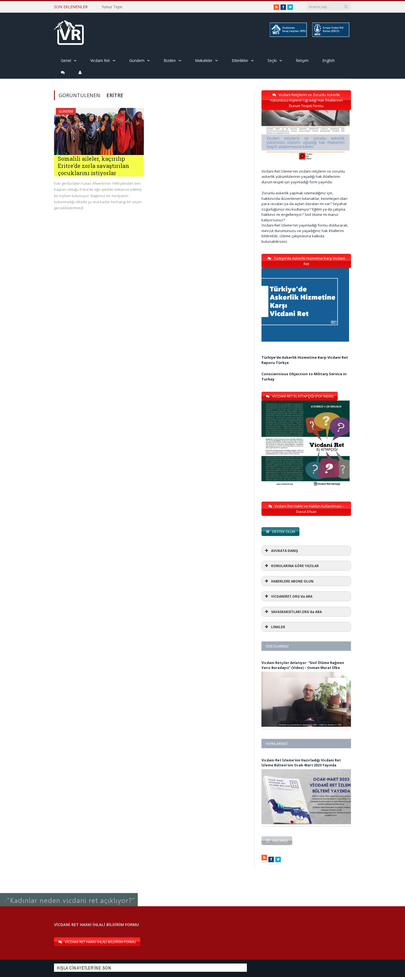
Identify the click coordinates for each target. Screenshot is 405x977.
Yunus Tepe (111, 6)
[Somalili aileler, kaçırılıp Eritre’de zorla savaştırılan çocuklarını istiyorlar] (99, 131)
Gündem (136, 60)
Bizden (170, 60)
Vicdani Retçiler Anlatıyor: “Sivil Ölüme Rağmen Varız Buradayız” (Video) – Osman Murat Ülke (302, 665)
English (328, 60)
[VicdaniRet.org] (69, 31)
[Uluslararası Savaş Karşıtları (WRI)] (288, 36)
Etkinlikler (240, 60)
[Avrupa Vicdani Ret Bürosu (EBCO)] (330, 36)
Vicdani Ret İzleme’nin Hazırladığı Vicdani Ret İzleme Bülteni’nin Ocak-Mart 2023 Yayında (301, 763)
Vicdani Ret (100, 60)
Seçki (272, 60)
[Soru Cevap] (69, 893)
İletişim (302, 60)
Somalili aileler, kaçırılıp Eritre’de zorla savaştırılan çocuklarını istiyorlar (93, 165)
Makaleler (203, 60)
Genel (66, 60)
